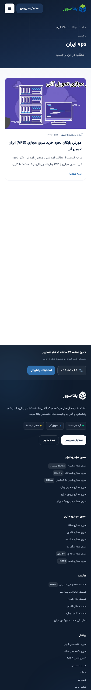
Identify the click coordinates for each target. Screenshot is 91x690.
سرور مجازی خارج (75, 516)
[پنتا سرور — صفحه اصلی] (74, 8)
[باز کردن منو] (9, 8)
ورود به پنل (49, 440)
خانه (84, 27)
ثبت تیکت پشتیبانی (41, 370)
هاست (82, 575)
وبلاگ (74, 27)
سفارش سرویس (29, 8)
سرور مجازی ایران (75, 457)
